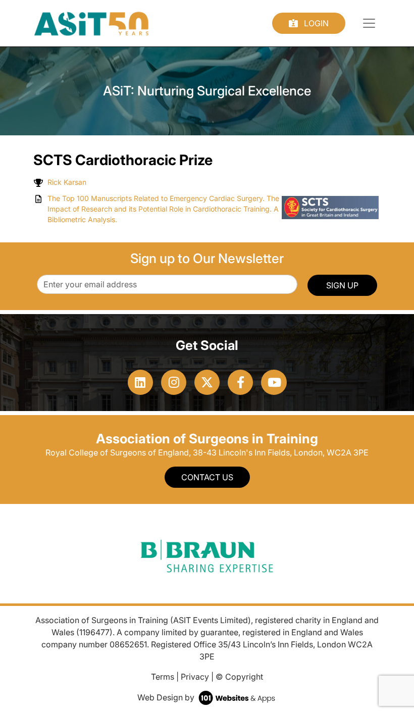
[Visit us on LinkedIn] (140, 382)
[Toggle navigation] (369, 23)
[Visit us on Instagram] (173, 382)
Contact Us (207, 477)
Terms (162, 677)
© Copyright (239, 677)
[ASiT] (91, 22)
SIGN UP (342, 285)
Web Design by (166, 697)
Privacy (195, 677)
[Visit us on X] (207, 382)
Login (315, 23)
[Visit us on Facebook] (240, 382)
